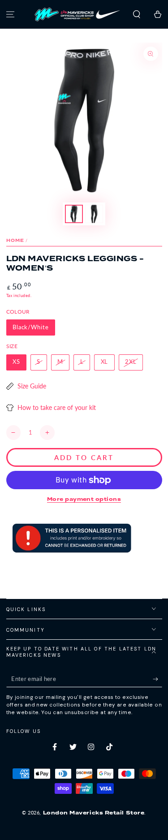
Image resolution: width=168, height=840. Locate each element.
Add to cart (84, 457)
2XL (131, 361)
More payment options (84, 499)
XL (104, 361)
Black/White (31, 327)
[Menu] (10, 15)
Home (15, 240)
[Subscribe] (157, 679)
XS (16, 361)
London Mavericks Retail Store (94, 813)
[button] (136, 15)
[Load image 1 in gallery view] (74, 214)
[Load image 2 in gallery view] (94, 214)
